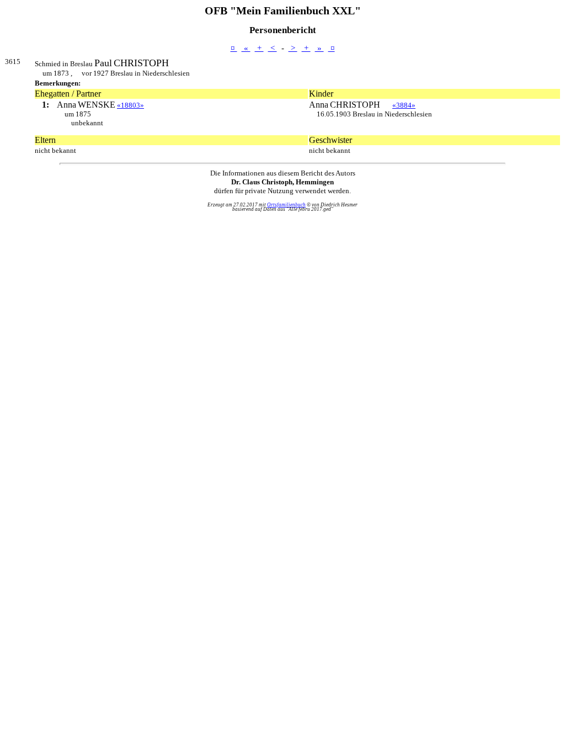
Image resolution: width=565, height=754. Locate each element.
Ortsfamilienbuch (286, 205)
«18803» (130, 105)
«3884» (403, 105)
